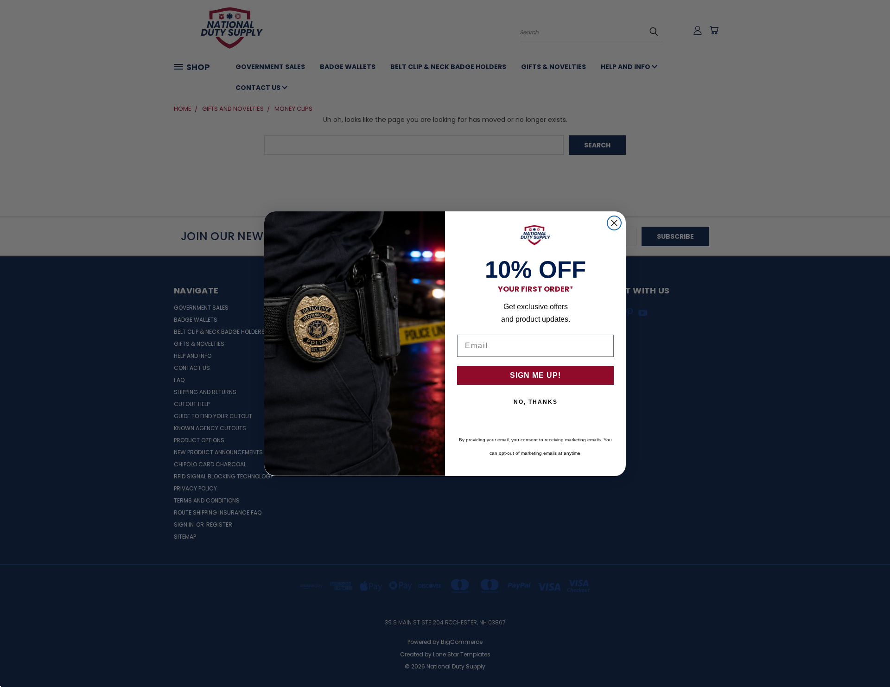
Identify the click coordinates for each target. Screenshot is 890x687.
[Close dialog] (614, 223)
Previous (865, 658)
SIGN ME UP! (535, 375)
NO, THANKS (536, 402)
